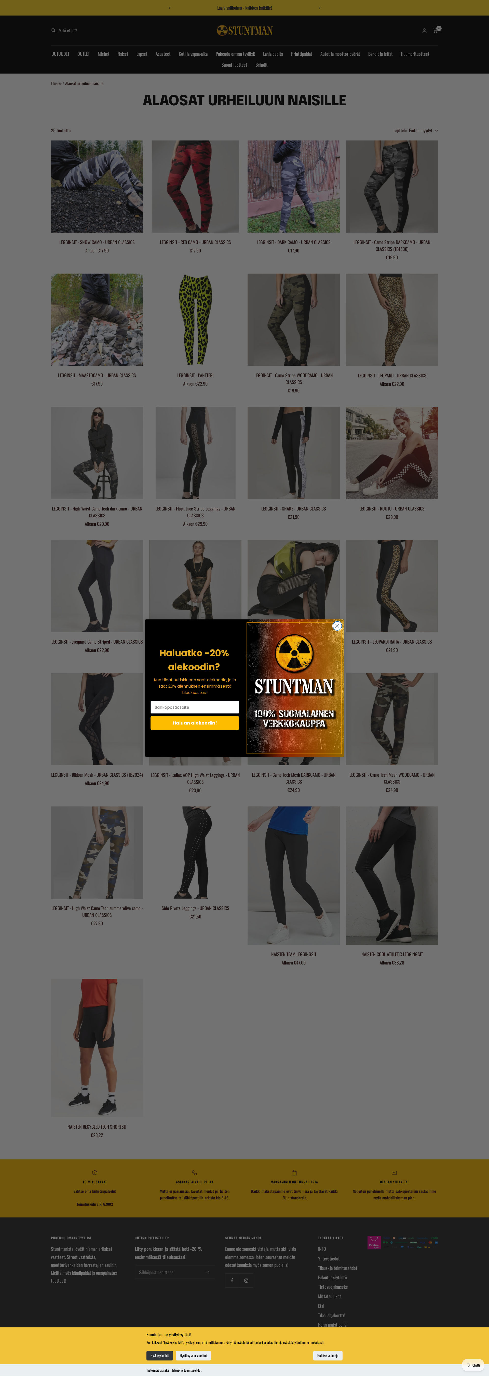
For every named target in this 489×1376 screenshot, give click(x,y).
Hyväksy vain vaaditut (193, 1355)
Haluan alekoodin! (195, 723)
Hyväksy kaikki (160, 1355)
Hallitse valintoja (327, 1355)
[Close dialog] (337, 625)
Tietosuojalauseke (157, 1370)
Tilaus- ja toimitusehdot (186, 1370)
